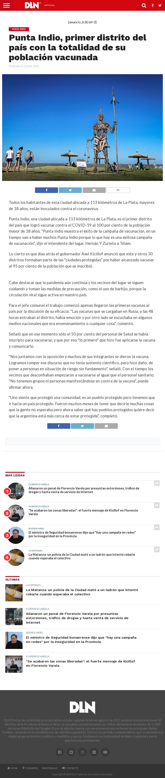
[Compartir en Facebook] (46, 189)
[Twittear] (70, 189)
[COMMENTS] (118, 189)
